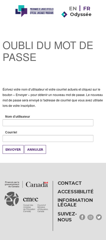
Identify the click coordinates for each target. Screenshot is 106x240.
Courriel (19, 132)
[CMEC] (34, 18)
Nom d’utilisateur (25, 116)
